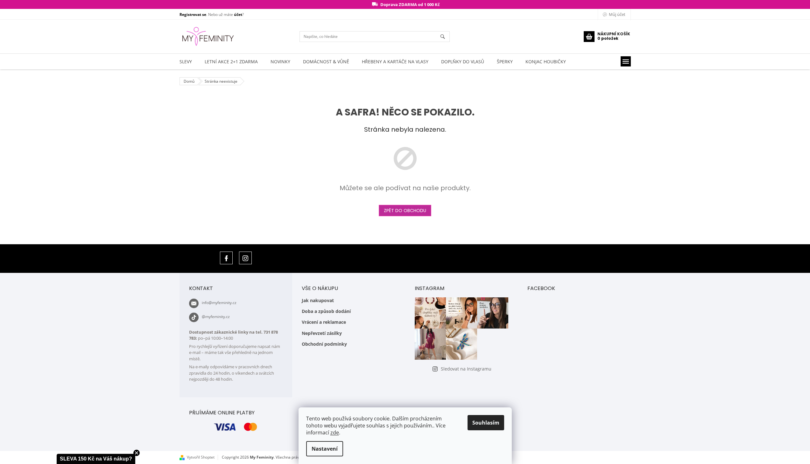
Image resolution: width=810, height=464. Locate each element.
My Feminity (226, 258)
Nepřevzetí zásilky (322, 333)
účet (238, 14)
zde (334, 432)
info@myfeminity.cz (219, 302)
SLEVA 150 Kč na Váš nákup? (96, 458)
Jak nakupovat (318, 300)
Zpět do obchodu (405, 210)
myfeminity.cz (245, 258)
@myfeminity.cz (216, 316)
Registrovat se (193, 14)
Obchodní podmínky (324, 344)
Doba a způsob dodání (326, 311)
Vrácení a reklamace (324, 322)
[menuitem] (185, 61)
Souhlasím (485, 422)
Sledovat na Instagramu (466, 369)
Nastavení (325, 448)
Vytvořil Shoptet (201, 457)
